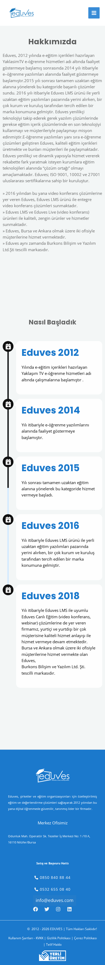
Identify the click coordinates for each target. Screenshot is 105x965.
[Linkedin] (69, 909)
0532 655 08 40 (54, 889)
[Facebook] (35, 909)
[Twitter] (46, 909)
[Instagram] (58, 909)
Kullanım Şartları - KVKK (25, 938)
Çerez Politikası (85, 938)
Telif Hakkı (54, 944)
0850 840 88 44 (54, 877)
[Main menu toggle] (94, 13)
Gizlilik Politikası (59, 938)
